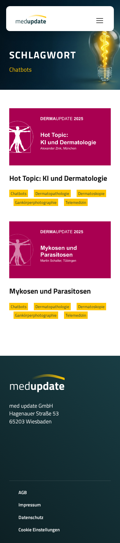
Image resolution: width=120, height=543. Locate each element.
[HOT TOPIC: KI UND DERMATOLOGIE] (60, 136)
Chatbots (18, 193)
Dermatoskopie (91, 193)
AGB (22, 492)
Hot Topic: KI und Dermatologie (58, 178)
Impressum (29, 504)
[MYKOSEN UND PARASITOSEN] (60, 249)
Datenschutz (30, 517)
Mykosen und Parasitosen (50, 290)
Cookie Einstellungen (39, 529)
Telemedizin (76, 202)
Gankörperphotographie (36, 202)
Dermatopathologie (52, 193)
